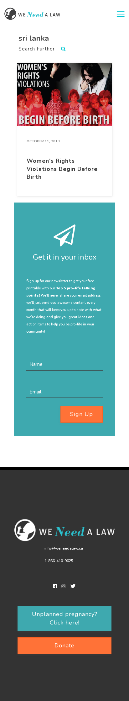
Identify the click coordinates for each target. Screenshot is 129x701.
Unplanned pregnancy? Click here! (64, 618)
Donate (64, 645)
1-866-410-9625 (58, 560)
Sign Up (81, 414)
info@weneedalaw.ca (63, 548)
